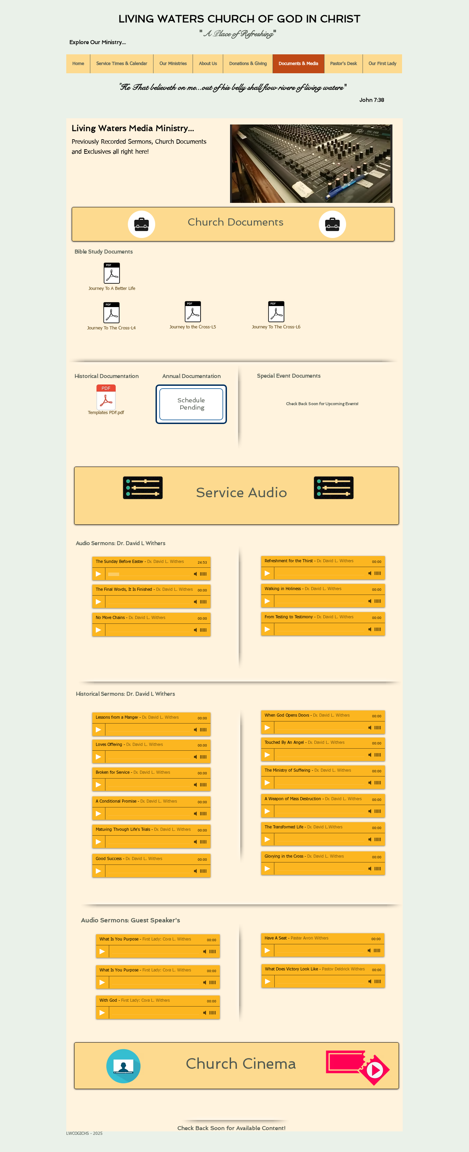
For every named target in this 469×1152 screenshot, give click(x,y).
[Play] (98, 574)
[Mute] (196, 573)
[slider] (203, 574)
